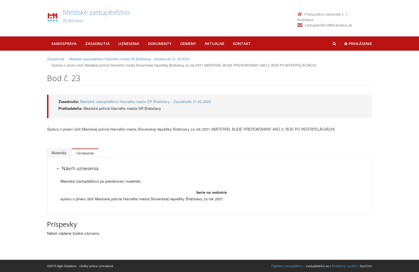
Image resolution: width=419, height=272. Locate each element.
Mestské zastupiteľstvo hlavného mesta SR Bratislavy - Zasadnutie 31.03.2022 (129, 58)
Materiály (59, 152)
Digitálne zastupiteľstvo (287, 265)
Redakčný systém (344, 265)
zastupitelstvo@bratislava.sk (328, 25)
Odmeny (188, 43)
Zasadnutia (97, 43)
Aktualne (214, 43)
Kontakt (242, 43)
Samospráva (64, 43)
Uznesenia (128, 43)
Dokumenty (160, 43)
